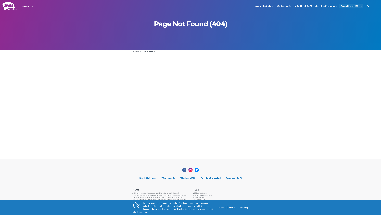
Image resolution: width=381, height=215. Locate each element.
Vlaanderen (8, 7)
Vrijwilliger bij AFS (187, 178)
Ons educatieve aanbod (211, 178)
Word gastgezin (168, 178)
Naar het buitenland (147, 178)
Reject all (232, 208)
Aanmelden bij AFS (234, 178)
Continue (221, 208)
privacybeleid (194, 206)
